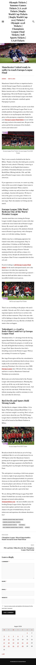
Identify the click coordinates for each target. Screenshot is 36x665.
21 (22, 643)
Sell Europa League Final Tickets (13, 527)
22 (27, 643)
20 (18, 643)
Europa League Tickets (10, 524)
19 (13, 643)
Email (4, 589)
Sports (27, 527)
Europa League (7, 369)
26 (13, 646)
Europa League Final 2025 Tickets (13, 519)
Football (22, 524)
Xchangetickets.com (8, 501)
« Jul (3, 654)
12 (13, 639)
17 (4, 643)
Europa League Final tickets (14, 120)
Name (4, 581)
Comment (5, 561)
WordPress (22, 661)
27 (18, 646)
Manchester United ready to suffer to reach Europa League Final (17, 70)
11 (9, 639)
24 (4, 646)
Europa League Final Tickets (11, 522)
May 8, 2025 (11, 78)
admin (4, 78)
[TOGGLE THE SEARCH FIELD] (33, 21)
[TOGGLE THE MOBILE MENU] (3, 21)
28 (22, 646)
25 (9, 646)
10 (4, 639)
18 (9, 643)
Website (4, 597)
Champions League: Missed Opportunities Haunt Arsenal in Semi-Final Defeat (16, 538)
